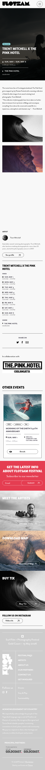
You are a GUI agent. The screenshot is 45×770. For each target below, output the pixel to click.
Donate (21, 688)
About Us (23, 665)
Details (22, 452)
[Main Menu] (40, 4)
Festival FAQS (25, 655)
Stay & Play (22, 693)
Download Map (26, 564)
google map (6, 74)
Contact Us (24, 675)
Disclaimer (29, 762)
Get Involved (25, 679)
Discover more (26, 523)
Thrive (30, 765)
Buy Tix (22, 604)
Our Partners (25, 670)
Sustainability (23, 698)
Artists (22, 660)
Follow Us (9, 621)
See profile (10, 255)
